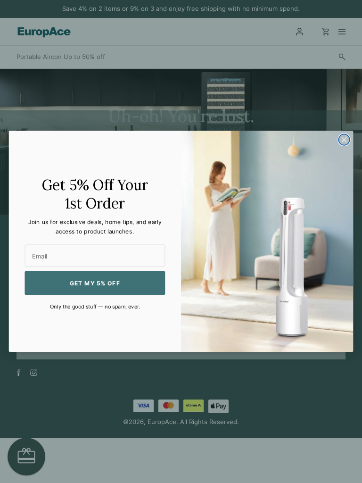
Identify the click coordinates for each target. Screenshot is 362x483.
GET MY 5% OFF (95, 283)
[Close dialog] (343, 139)
